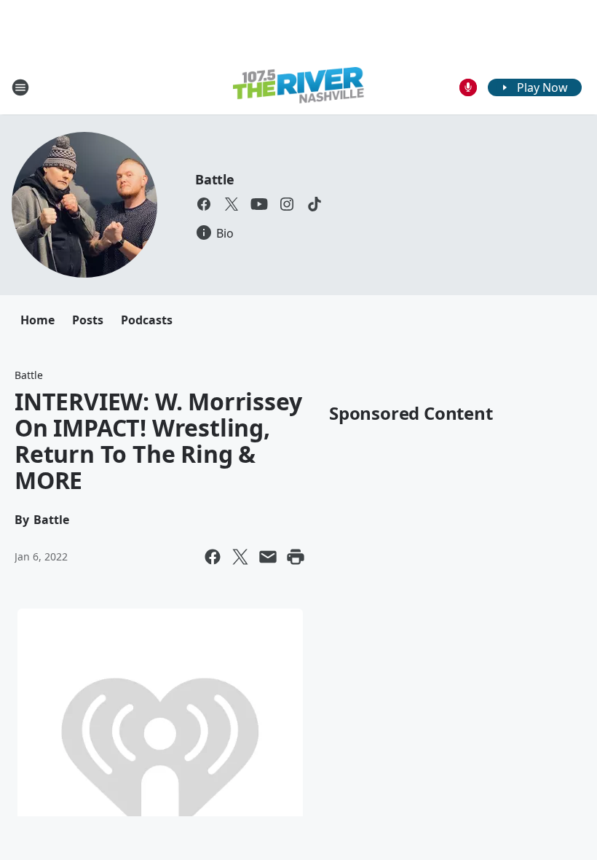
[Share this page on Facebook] (212, 557)
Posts (87, 320)
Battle (214, 179)
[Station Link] (298, 87)
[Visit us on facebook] (204, 204)
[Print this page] (295, 557)
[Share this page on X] (240, 557)
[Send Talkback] (468, 87)
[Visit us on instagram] (287, 204)
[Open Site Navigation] (20, 87)
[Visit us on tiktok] (314, 204)
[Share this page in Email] (268, 557)
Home (37, 320)
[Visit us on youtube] (259, 204)
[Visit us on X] (231, 204)
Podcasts (147, 320)
